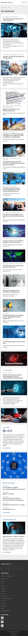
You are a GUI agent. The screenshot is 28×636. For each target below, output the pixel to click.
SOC (2, 583)
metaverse (3, 606)
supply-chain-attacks (6, 598)
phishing (3, 601)
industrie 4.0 (4, 596)
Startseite (3, 7)
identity (3, 588)
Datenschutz (13, 635)
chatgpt (3, 603)
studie (2, 586)
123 (20, 569)
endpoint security (5, 611)
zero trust (3, 593)
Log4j (2, 608)
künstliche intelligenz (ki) (7, 576)
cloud (2, 581)
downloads (4, 591)
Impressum (14, 633)
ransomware (4, 578)
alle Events (6, 512)
